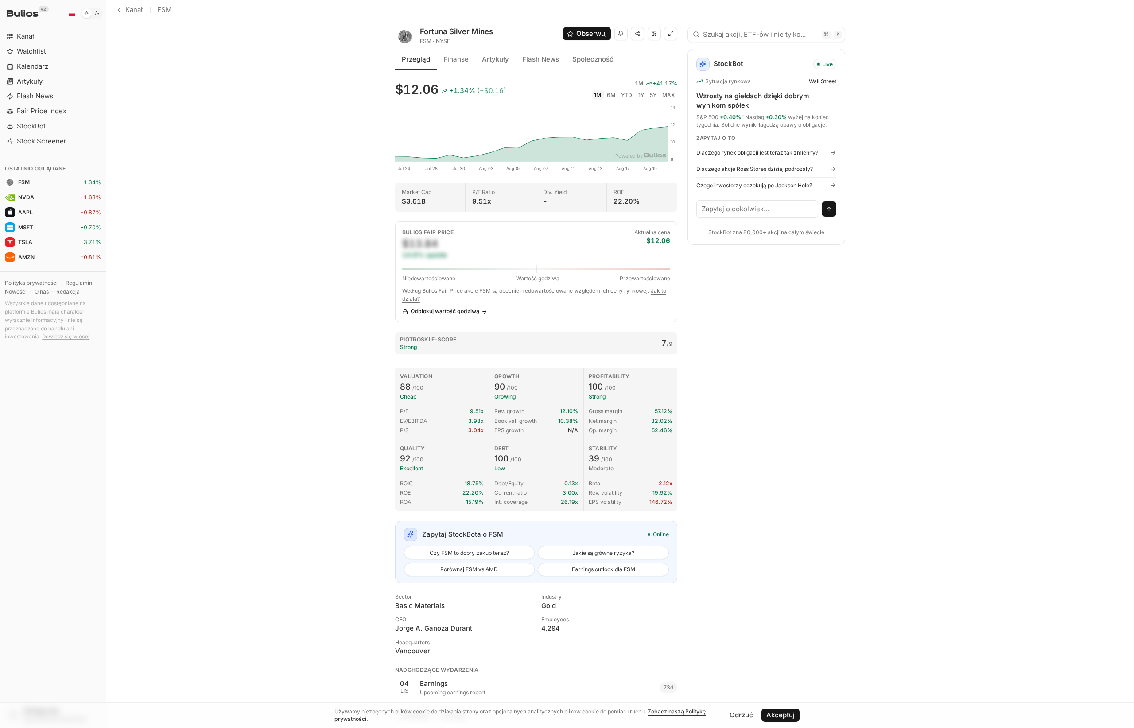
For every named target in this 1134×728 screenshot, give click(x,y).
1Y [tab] (641, 95)
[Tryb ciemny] (92, 13)
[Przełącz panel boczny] (106, 364)
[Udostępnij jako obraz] (654, 33)
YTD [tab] (626, 95)
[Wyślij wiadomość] (829, 209)
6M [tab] (611, 95)
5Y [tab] (653, 95)
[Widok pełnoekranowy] (670, 33)
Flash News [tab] (540, 59)
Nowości (16, 291)
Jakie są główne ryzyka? (603, 553)
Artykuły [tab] (495, 59)
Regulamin (79, 282)
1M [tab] (597, 95)
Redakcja (68, 291)
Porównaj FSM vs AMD (469, 569)
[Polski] (72, 13)
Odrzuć (741, 715)
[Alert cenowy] (621, 33)
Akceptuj (780, 715)
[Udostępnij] (637, 33)
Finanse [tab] (456, 59)
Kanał (134, 9)
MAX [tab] (668, 95)
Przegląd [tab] (416, 59)
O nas (42, 291)
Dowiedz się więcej (65, 336)
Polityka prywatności (31, 282)
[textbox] (757, 209)
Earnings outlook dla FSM (603, 569)
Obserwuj (591, 33)
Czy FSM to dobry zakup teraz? (469, 553)
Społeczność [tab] (593, 59)
